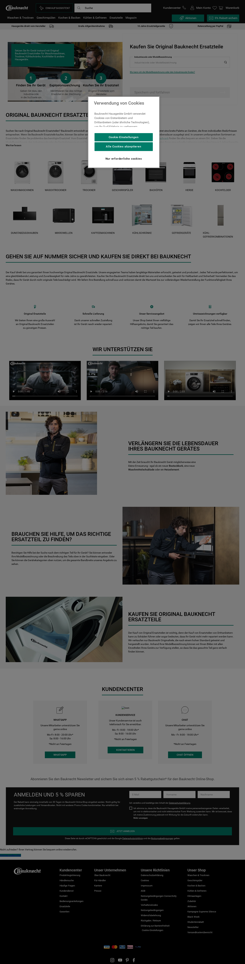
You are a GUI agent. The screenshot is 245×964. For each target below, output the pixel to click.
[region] (124, 132)
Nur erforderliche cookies (123, 158)
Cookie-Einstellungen (124, 137)
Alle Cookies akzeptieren (123, 146)
